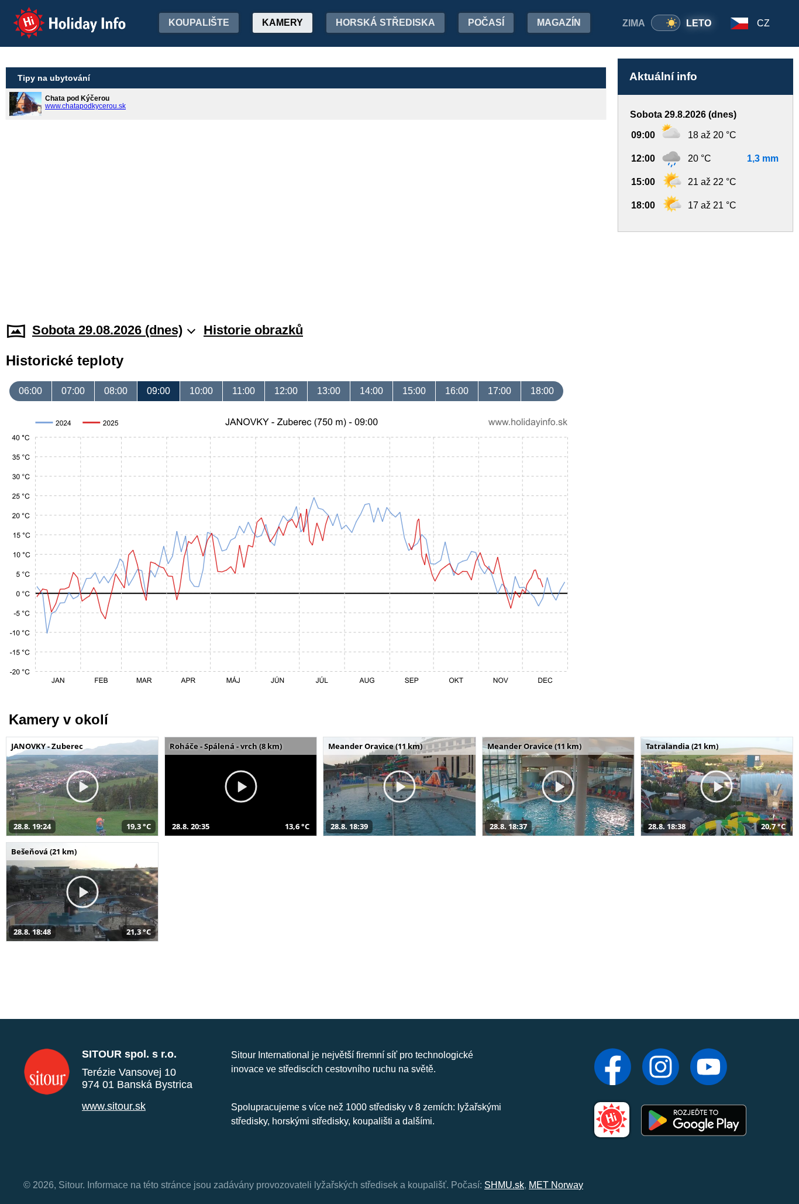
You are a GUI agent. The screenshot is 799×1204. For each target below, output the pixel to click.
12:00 (286, 391)
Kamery (282, 23)
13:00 (328, 391)
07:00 (73, 391)
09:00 (158, 391)
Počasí (486, 23)
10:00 (201, 391)
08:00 (116, 391)
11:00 (243, 391)
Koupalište (198, 23)
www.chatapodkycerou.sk (85, 106)
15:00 (414, 391)
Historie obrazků (253, 330)
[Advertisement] (705, 266)
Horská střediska (385, 23)
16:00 (457, 391)
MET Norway (556, 1185)
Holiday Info (59, 15)
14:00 (371, 391)
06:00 (30, 391)
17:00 (499, 391)
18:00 (542, 391)
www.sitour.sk (114, 1106)
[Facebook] (612, 1068)
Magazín (559, 23)
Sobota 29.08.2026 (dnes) (107, 330)
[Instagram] (660, 1068)
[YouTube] (708, 1068)
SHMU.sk (504, 1185)
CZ (763, 23)
